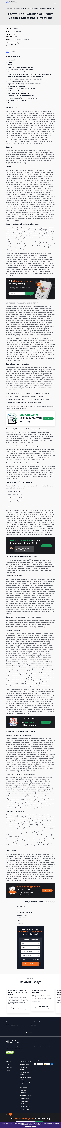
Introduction (12, 60)
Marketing (26, 39)
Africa (18, 910)
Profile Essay (17, 31)
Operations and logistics (16, 86)
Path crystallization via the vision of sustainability (25, 79)
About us (8, 1061)
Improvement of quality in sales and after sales (24, 84)
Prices (8, 1070)
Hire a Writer (48, 418)
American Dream (21, 917)
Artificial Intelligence (12, 1025)
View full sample (18, 1009)
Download (13, 44)
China (18, 920)
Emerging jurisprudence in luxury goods (21, 88)
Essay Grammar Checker (24, 1102)
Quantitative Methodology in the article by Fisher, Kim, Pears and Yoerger (17, 992)
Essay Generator (24, 1098)
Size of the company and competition (21, 96)
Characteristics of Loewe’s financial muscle (23, 98)
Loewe (10, 62)
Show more (29, 1032)
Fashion (18, 8)
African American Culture (24, 912)
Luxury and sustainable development (20, 67)
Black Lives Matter (36, 1022)
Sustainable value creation (17, 72)
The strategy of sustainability (18, 81)
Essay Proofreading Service (25, 1078)
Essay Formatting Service (25, 1083)
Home (8, 8)
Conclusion (11, 103)
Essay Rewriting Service (24, 1073)
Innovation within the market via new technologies (25, 76)
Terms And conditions (24, 295)
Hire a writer (46, 722)
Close (30, 1126)
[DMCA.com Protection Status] (10, 1053)
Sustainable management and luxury (20, 69)
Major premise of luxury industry (19, 93)
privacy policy (38, 1124)
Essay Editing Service (23, 1068)
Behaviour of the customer (17, 100)
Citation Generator (25, 1109)
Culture (12, 8)
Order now (47, 890)
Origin (10, 65)
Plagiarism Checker (25, 1095)
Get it (29, 293)
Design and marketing (15, 91)
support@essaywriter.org (41, 1061)
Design (21, 39)
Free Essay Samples (25, 1061)
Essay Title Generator (23, 1091)
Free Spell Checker (25, 1106)
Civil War (33, 1025)
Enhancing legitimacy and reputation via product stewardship (29, 74)
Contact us (9, 1067)
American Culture (22, 915)
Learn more (47, 546)
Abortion (8, 1022)
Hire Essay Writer (24, 1064)
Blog (7, 1064)
